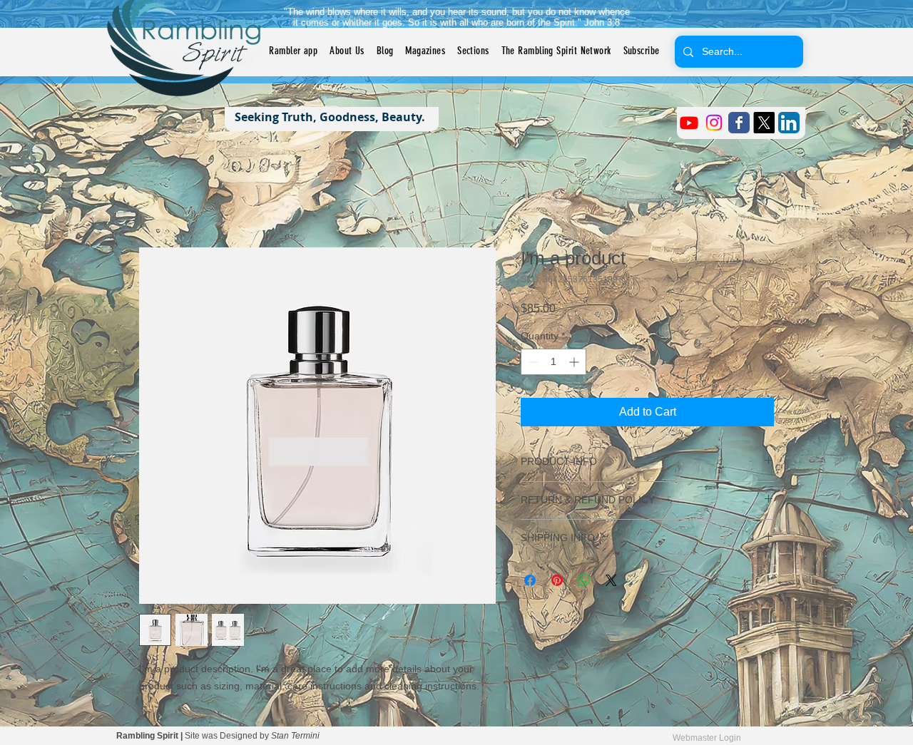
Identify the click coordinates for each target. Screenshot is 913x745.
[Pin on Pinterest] (557, 580)
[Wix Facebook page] (739, 122)
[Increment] (575, 361)
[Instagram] (714, 122)
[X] (764, 122)
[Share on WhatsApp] (584, 580)
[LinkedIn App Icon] (789, 122)
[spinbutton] (553, 361)
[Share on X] (611, 580)
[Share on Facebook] (530, 580)
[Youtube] (689, 122)
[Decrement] (532, 361)
